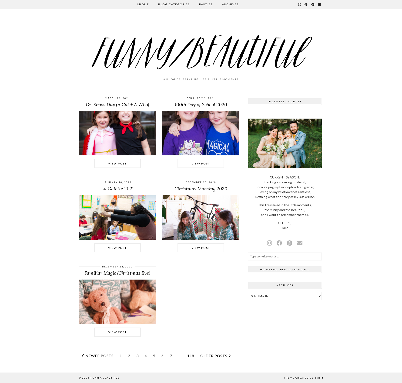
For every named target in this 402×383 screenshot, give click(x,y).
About (143, 4)
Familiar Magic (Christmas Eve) (117, 273)
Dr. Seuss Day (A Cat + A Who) (117, 104)
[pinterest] (289, 242)
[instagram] (269, 242)
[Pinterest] (306, 4)
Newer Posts (99, 356)
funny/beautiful (105, 377)
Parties (206, 4)
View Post (117, 163)
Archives (230, 4)
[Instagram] (299, 4)
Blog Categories (174, 4)
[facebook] (279, 242)
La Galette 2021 (117, 189)
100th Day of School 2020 (201, 104)
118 (190, 356)
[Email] (320, 4)
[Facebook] (313, 4)
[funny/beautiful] (201, 45)
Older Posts (214, 356)
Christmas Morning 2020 (200, 189)
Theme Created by (303, 377)
